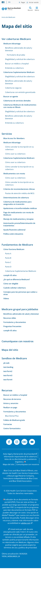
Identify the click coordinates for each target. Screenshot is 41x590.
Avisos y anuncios (10, 403)
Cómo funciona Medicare (13, 249)
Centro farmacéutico (12, 428)
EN (9, 2)
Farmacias (7, 424)
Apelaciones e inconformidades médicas (20, 208)
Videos (6, 298)
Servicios (7, 133)
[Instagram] (17, 442)
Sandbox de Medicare (14, 358)
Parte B (8, 258)
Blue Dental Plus (12, 416)
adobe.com (25, 523)
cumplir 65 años (10, 275)
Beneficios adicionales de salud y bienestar (18, 49)
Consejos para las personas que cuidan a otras (20, 293)
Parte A (8, 253)
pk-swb (6, 363)
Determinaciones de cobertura (16, 197)
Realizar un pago (10, 407)
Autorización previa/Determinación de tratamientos (19, 224)
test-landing (8, 367)
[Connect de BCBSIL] (24, 442)
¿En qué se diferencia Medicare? (16, 279)
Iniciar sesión (33, 2)
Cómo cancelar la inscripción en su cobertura (19, 148)
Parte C (8, 262)
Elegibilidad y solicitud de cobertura (20, 59)
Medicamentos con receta (14, 173)
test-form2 (7, 371)
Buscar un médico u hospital (17, 63)
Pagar (23, 2)
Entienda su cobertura (14, 68)
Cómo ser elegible (10, 283)
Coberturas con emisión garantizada (20, 92)
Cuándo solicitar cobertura (14, 288)
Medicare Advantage (12, 43)
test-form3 (7, 375)
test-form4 (7, 379)
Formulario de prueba (16, 55)
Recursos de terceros (12, 399)
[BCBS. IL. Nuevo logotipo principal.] (11, 9)
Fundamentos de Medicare (17, 244)
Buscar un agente (10, 96)
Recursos (7, 390)
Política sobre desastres (13, 234)
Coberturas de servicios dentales (17, 100)
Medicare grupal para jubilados (20, 309)
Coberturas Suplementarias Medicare (18, 72)
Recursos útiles (9, 318)
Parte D (8, 266)
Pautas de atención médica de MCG (19, 193)
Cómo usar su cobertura (15, 154)
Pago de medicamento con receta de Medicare (18, 213)
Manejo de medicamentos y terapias (18, 219)
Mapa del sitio (10, 349)
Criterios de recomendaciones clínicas (19, 189)
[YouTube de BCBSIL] (32, 442)
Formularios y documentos (14, 322)
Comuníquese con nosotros (17, 341)
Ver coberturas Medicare (16, 39)
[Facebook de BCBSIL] (9, 442)
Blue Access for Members (14, 138)
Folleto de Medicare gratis (14, 420)
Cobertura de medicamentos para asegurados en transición (17, 203)
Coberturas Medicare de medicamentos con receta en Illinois (19, 106)
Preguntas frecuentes (12, 326)
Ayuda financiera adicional (14, 230)
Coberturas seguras (13, 88)
